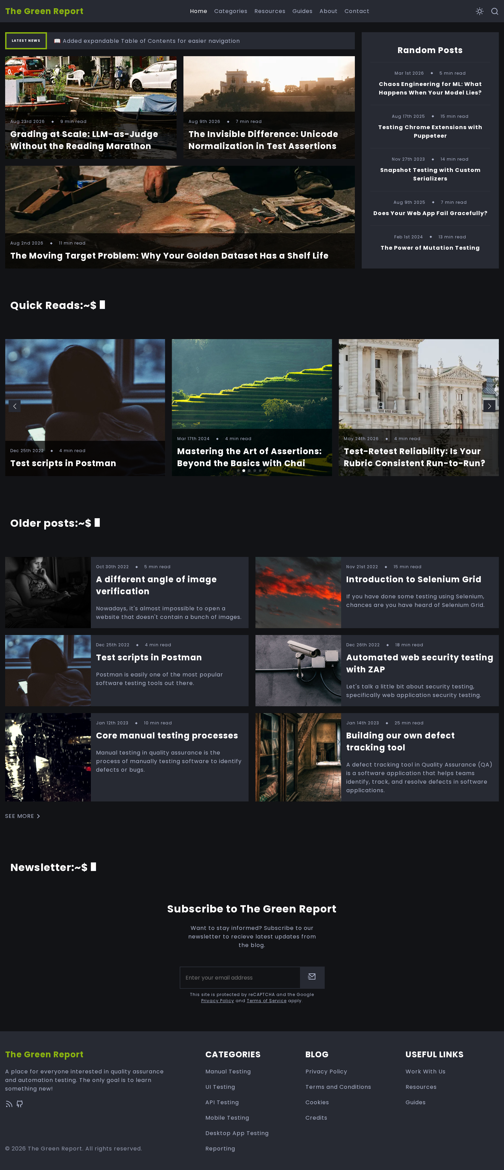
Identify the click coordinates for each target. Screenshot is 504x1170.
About (329, 11)
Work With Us (426, 1071)
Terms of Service (267, 1001)
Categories (231, 11)
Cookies (317, 1102)
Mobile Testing (227, 1118)
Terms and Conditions (338, 1087)
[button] (15, 406)
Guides (302, 11)
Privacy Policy (217, 1001)
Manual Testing (228, 1071)
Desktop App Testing (237, 1133)
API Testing (222, 1102)
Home (198, 11)
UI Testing (220, 1087)
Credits (316, 1118)
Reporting (220, 1149)
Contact (357, 11)
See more (19, 816)
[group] (85, 407)
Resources (270, 11)
